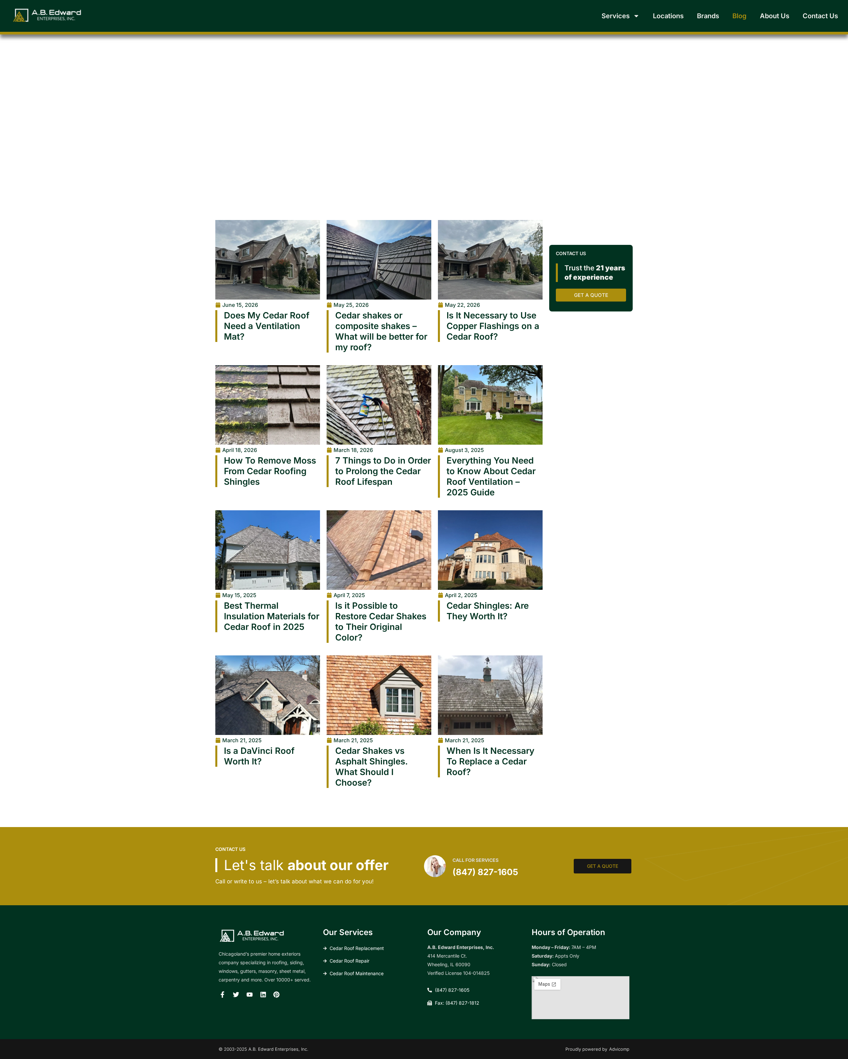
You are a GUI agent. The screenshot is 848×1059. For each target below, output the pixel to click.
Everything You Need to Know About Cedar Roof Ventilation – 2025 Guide (491, 476)
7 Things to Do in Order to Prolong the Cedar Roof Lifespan (383, 471)
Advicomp (619, 1049)
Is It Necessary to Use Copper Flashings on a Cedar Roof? (493, 326)
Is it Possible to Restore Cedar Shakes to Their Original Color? (380, 621)
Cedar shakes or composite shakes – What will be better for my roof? (381, 331)
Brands (708, 16)
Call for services (475, 860)
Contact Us (820, 16)
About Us (774, 16)
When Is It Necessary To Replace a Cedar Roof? (490, 761)
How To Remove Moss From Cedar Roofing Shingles (270, 471)
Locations (668, 16)
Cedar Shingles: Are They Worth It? (488, 610)
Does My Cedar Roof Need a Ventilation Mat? (266, 326)
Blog (739, 16)
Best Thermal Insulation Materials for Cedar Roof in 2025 (271, 616)
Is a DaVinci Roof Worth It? (259, 756)
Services (616, 16)
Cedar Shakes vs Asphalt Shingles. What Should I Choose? (371, 767)
